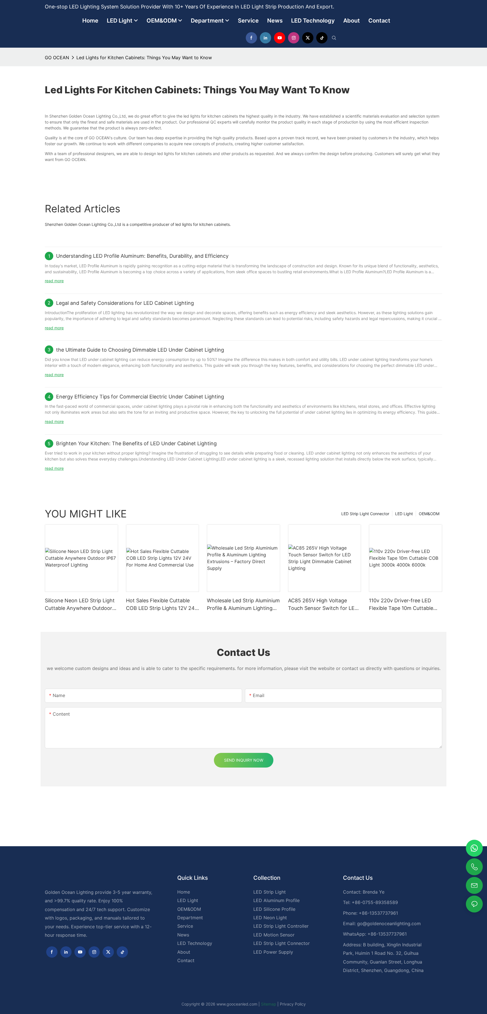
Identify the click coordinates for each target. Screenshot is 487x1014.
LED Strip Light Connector (365, 513)
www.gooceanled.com (237, 1004)
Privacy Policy (293, 1004)
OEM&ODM (429, 513)
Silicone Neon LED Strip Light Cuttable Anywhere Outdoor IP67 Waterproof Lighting (80, 605)
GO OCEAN (57, 57)
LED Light (404, 513)
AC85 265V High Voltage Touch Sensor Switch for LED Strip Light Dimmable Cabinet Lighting (323, 605)
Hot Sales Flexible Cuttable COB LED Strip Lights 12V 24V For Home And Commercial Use (162, 605)
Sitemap (268, 1004)
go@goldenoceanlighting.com (389, 923)
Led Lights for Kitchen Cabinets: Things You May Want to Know (144, 57)
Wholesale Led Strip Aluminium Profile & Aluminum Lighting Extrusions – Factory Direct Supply (243, 605)
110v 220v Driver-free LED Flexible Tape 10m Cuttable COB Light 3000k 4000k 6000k (401, 605)
